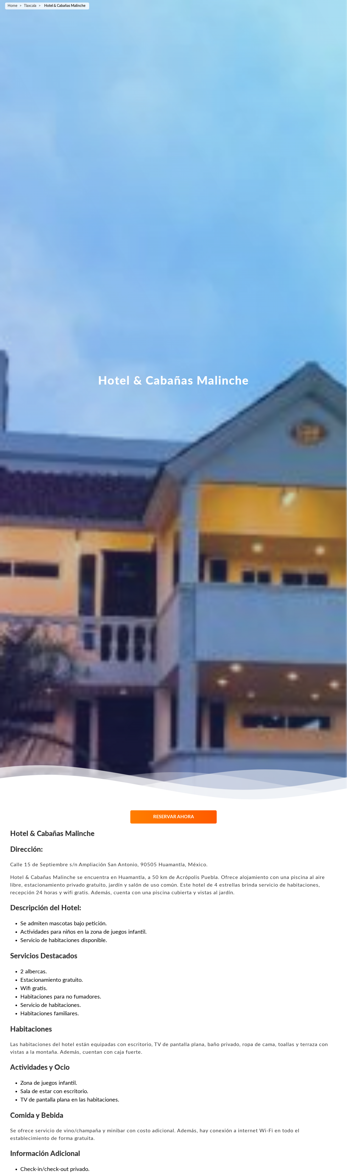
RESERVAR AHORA (173, 817)
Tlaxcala (30, 6)
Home (12, 6)
